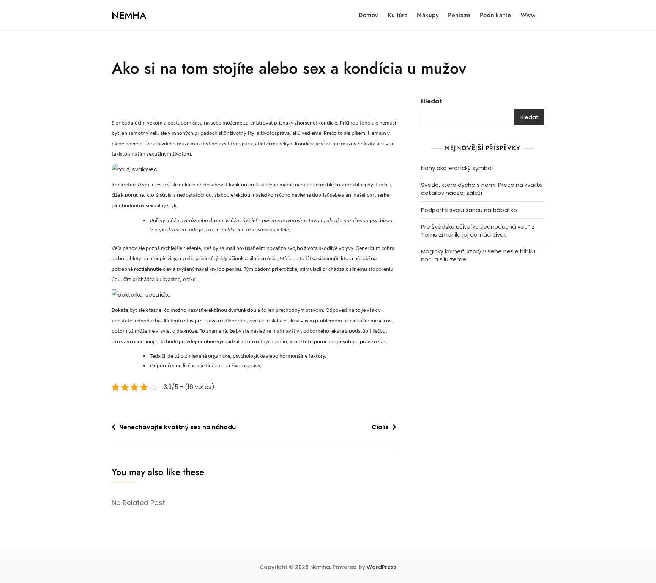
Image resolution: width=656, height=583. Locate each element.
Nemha (129, 15)
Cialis (380, 427)
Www (528, 15)
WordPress (382, 567)
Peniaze (459, 15)
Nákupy (428, 15)
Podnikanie (495, 15)
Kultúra (398, 15)
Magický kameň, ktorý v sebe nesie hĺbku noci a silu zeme (478, 255)
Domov (368, 15)
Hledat (431, 101)
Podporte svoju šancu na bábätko (469, 210)
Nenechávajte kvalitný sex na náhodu (177, 427)
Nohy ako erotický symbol (457, 168)
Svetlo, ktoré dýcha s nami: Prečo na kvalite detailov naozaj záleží (482, 189)
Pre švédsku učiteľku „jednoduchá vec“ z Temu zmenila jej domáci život (478, 231)
